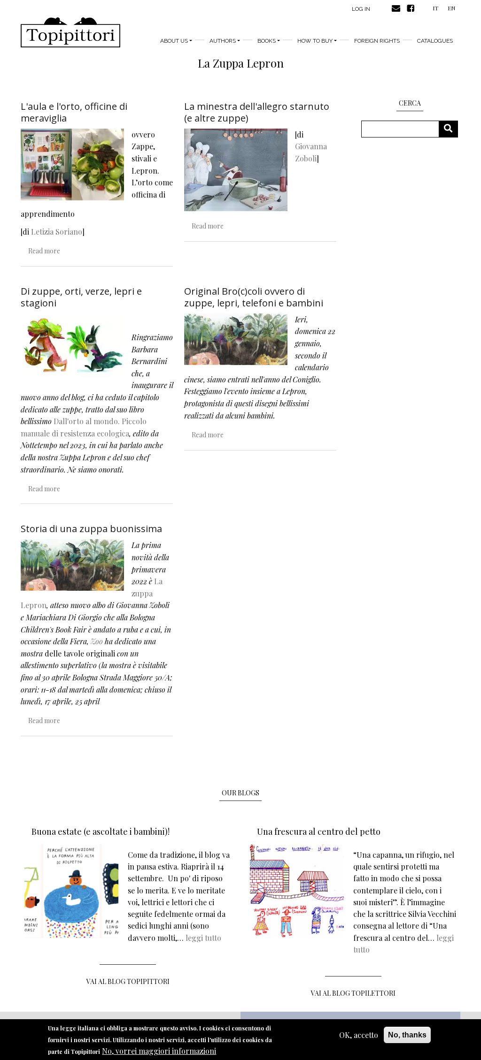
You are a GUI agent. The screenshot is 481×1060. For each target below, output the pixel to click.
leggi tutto (203, 938)
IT (435, 8)
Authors (222, 41)
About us (174, 41)
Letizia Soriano (56, 231)
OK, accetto (358, 1035)
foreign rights (377, 41)
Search (451, 128)
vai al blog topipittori (128, 981)
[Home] (70, 32)
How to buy (315, 41)
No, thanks (407, 1035)
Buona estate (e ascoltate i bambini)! (100, 831)
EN (451, 8)
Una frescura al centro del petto (318, 831)
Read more (44, 250)
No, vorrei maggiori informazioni (159, 1051)
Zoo (97, 641)
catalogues (435, 41)
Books (266, 41)
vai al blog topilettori (353, 993)
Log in (361, 9)
